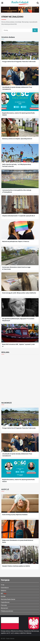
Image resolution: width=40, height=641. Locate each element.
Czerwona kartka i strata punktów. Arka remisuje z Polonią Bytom (16, 191)
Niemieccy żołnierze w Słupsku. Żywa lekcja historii (17, 139)
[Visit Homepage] (20, 3)
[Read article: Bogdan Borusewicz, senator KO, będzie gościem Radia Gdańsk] (20, 103)
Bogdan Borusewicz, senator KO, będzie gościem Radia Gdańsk (18, 114)
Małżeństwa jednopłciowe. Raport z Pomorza (15, 241)
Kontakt (3, 596)
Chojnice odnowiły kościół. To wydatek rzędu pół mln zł (18, 216)
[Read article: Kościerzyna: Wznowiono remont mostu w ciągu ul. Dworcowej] (20, 257)
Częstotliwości (5, 602)
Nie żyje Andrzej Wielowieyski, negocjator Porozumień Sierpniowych (18, 319)
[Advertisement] (20, 377)
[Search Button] (38, 3)
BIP (2, 593)
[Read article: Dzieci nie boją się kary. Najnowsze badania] (20, 504)
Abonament (4, 608)
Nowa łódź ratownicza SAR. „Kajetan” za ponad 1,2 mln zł (18, 345)
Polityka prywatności (7, 611)
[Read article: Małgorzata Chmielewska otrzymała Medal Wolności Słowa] (20, 530)
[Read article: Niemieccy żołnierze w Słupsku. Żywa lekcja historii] (20, 128)
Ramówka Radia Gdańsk (8, 599)
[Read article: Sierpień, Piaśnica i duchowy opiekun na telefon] (20, 556)
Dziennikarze (5, 587)
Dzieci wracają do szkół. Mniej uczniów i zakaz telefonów (19, 293)
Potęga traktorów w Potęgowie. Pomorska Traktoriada (19, 61)
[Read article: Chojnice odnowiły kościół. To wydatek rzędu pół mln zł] (20, 205)
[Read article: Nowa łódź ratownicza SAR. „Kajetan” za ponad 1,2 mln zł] (20, 334)
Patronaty (4, 605)
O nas (2, 585)
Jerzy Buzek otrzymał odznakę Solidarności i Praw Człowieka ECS (17, 88)
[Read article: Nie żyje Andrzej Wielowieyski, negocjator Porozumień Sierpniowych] (20, 308)
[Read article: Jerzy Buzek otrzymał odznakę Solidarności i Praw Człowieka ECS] (20, 77)
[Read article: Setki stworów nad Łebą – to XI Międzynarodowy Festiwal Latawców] (20, 154)
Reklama (3, 590)
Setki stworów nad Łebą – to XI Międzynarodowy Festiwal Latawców (16, 165)
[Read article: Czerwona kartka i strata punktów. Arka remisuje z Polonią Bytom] (20, 180)
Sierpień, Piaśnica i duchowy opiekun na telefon (16, 566)
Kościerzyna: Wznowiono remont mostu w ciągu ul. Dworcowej (16, 268)
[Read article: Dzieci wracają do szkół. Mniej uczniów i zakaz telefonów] (20, 283)
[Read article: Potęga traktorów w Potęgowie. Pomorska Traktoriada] (20, 51)
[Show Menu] (2, 3)
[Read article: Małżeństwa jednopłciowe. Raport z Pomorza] (20, 231)
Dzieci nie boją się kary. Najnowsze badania (14, 514)
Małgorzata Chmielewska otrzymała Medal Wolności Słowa (17, 541)
